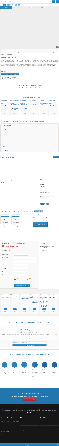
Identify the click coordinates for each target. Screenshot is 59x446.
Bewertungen (41, 7)
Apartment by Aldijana (44, 107)
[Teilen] (54, 444)
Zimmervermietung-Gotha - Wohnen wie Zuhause (15, 109)
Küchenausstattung (7, 142)
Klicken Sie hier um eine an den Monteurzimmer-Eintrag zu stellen (30, 338)
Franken (45, 194)
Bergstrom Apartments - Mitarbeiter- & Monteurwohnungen (25, 108)
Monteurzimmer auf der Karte (7, 78)
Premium (56, 99)
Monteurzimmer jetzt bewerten (40, 224)
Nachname (4, 268)
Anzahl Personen (5, 254)
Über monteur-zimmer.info (5, 431)
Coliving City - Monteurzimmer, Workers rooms (34, 302)
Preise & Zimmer (7, 125)
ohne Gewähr (39, 322)
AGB (41, 423)
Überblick (5, 129)
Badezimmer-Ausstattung (8, 138)
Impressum (42, 420)
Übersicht (6, 7)
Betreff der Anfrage (5, 257)
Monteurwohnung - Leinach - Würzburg (53, 300)
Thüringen (46, 188)
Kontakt (47, 204)
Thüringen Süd (49, 194)
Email (3, 271)
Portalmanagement (43, 433)
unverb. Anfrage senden (11, 74)
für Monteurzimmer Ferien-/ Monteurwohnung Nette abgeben (4, 372)
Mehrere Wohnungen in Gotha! (5, 106)
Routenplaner (42, 204)
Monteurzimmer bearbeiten (24, 423)
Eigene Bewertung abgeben (39, 211)
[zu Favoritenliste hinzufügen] (1, 11)
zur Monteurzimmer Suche (1, 5)
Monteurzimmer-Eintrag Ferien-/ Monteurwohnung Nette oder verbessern (35, 373)
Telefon (3, 274)
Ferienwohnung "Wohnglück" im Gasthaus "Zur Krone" (44, 306)
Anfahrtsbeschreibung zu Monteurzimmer (9, 77)
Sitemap (41, 430)
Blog (1, 434)
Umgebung (5, 150)
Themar (43, 186)
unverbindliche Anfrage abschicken (22, 285)
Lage (18, 7)
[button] (29, 29)
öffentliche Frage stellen (30, 345)
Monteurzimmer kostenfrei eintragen (26, 420)
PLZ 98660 (46, 184)
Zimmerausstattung (7, 133)
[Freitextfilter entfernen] (54, 1)
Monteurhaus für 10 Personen (53, 106)
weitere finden (14, 371)
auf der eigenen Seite (44, 371)
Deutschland (44, 189)
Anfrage (53, 7)
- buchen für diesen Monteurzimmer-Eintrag (54, 371)
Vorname (4, 265)
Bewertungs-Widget (23, 430)
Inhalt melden (48, 322)
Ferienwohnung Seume (25, 298)
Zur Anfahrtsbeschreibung (45, 250)
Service (4, 146)
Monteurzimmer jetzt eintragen (30, 399)
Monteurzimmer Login (5, 439)
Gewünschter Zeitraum (6, 250)
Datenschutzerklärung (18, 282)
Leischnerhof (34, 104)
